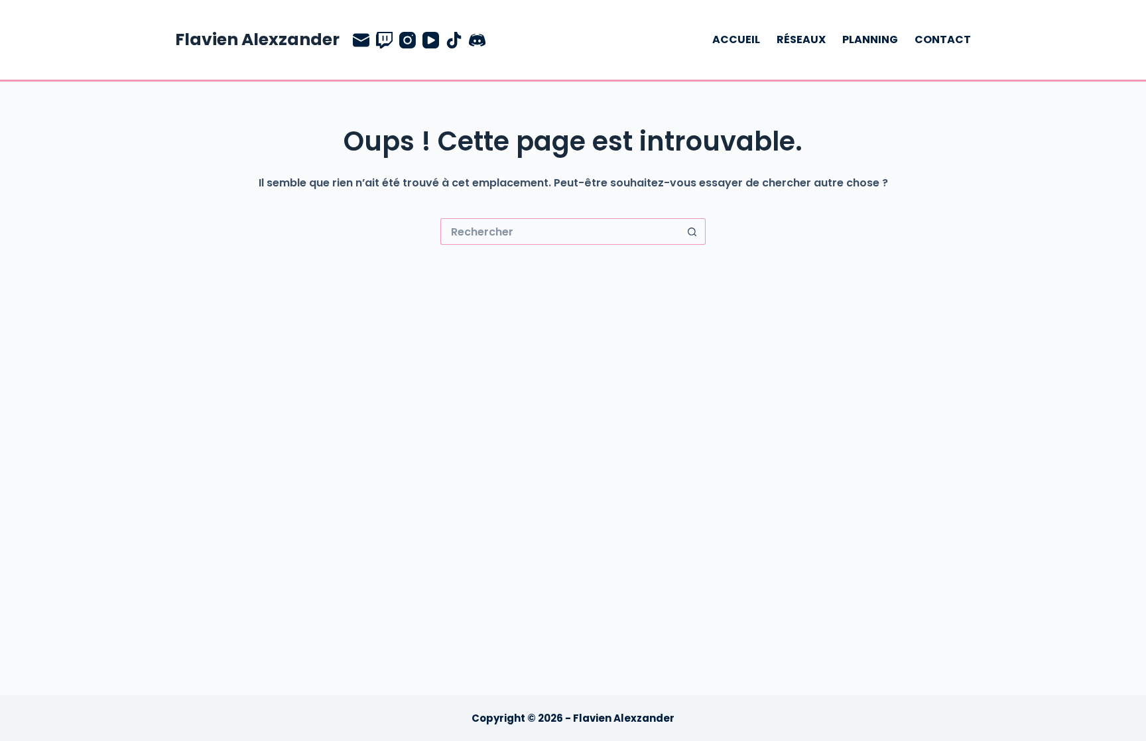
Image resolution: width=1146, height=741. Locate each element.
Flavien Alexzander (257, 39)
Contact (943, 39)
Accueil (736, 39)
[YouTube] (430, 40)
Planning (870, 39)
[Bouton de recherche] (692, 231)
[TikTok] (454, 40)
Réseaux (801, 39)
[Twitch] (384, 40)
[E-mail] (361, 40)
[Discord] (477, 40)
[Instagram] (407, 40)
